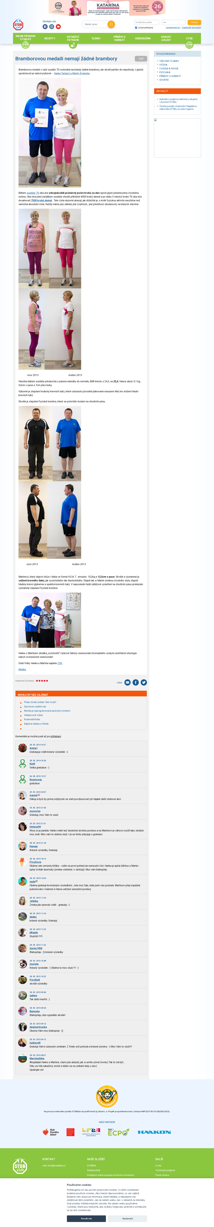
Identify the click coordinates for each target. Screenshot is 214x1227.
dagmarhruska (38, 1027)
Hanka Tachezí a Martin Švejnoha (72, 73)
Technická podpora (165, 1170)
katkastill (35, 1042)
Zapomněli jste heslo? (191, 27)
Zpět (141, 58)
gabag (33, 995)
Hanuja (34, 846)
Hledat (111, 24)
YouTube (58, 26)
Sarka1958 (36, 948)
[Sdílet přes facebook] (136, 682)
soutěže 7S (33, 192)
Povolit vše (86, 1218)
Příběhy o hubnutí (170, 76)
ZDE (59, 663)
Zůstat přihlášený (145, 28)
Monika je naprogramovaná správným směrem (47, 711)
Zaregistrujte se (173, 27)
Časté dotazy (162, 1175)
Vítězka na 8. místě (33, 715)
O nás (158, 1165)
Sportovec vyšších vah (35, 706)
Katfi (32, 763)
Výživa (163, 64)
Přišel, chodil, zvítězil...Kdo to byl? (40, 702)
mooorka (35, 811)
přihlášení (55, 736)
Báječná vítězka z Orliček (36, 724)
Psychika (164, 72)
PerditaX (35, 979)
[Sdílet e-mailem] (127, 682)
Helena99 (35, 826)
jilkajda (34, 932)
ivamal (33, 795)
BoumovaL (36, 779)
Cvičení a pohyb (168, 68)
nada (32, 881)
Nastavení (128, 1218)
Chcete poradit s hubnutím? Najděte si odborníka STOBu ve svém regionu (178, 107)
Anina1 (34, 748)
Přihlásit (194, 22)
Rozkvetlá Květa (32, 719)
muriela (34, 964)
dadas (33, 916)
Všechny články (169, 61)
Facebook (45, 26)
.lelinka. (34, 901)
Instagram (51, 26)
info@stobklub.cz (57, 1165)
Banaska (35, 1011)
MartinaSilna (37, 1058)
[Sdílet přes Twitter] (144, 682)
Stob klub (18, 24)
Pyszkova (35, 862)
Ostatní (164, 79)
